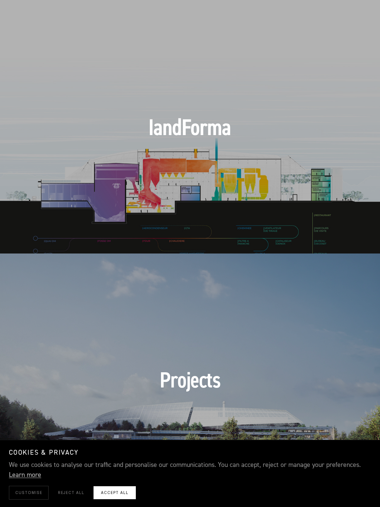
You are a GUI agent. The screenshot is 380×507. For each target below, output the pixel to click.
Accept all (114, 492)
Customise (28, 492)
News (244, 238)
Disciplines (149, 238)
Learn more (25, 475)
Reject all (71, 492)
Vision (115, 238)
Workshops (190, 238)
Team (221, 238)
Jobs (266, 238)
